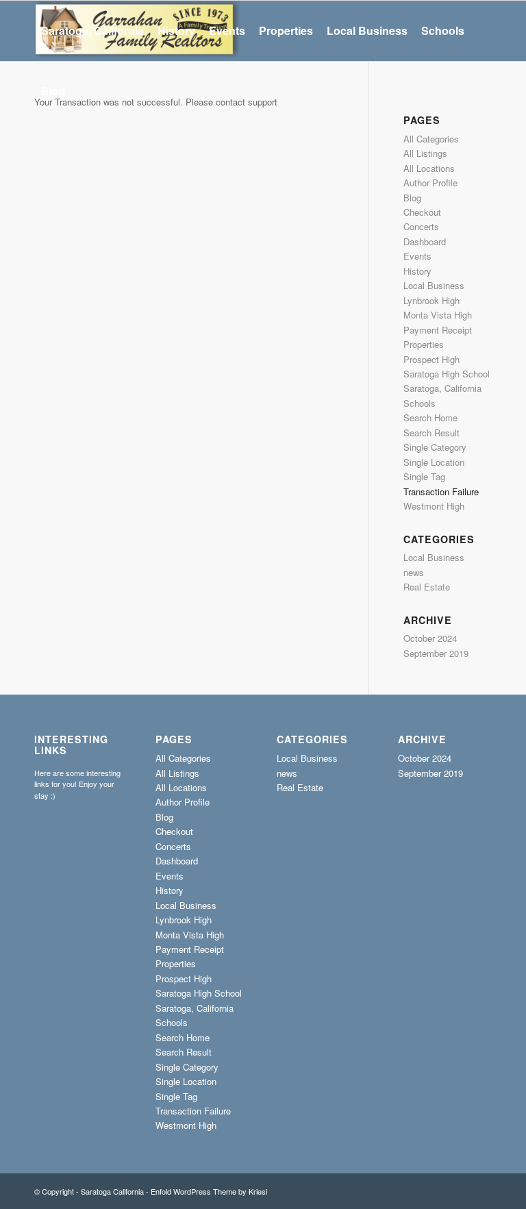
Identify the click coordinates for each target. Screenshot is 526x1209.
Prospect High (431, 359)
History (417, 270)
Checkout (422, 212)
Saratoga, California (442, 388)
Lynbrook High (431, 300)
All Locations (429, 168)
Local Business (433, 285)
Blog (412, 197)
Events (417, 255)
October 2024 (430, 638)
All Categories (431, 138)
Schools (419, 403)
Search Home (430, 417)
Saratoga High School (446, 373)
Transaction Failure (441, 491)
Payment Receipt (437, 329)
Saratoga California (112, 1191)
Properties (423, 344)
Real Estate (426, 586)
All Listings (425, 153)
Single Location (433, 462)
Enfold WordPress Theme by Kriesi (209, 1191)
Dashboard (424, 241)
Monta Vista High (437, 314)
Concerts (421, 226)
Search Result (431, 432)
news (413, 572)
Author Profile (430, 182)
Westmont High (433, 505)
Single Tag (424, 476)
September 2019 (435, 653)
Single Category (434, 446)
